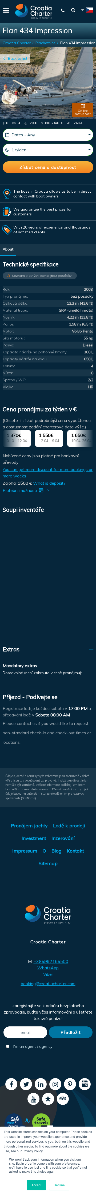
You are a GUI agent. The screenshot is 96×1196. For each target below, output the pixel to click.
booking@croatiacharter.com (48, 983)
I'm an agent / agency (29, 1046)
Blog (56, 851)
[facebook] (11, 1084)
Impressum (24, 851)
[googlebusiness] (85, 1084)
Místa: (8, 373)
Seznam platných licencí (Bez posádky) (42, 276)
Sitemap (48, 863)
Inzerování (63, 838)
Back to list (17, 58)
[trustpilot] (48, 1099)
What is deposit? (49, 483)
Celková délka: (15, 303)
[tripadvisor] (63, 1099)
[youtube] (33, 1099)
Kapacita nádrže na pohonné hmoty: (35, 352)
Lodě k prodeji (69, 826)
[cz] (87, 11)
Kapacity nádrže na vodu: (25, 359)
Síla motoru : (14, 338)
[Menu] (5, 9)
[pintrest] (70, 1084)
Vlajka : (9, 386)
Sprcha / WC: (14, 380)
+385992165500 (51, 961)
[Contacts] (63, 10)
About (8, 249)
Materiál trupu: (15, 310)
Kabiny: (9, 366)
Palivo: (8, 345)
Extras (11, 649)
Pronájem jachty (29, 826)
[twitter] (26, 1084)
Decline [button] (59, 1185)
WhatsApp (48, 967)
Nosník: (9, 317)
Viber (48, 974)
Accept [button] (36, 1185)
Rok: (6, 289)
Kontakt (75, 851)
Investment (34, 838)
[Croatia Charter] (34, 11)
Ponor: (8, 324)
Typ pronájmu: (15, 296)
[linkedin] (41, 1084)
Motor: (8, 331)
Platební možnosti (20, 490)
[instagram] (55, 1084)
